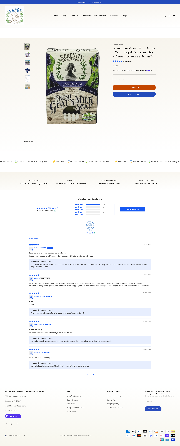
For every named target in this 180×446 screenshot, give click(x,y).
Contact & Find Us (114, 396)
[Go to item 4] (27, 70)
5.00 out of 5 (53, 208)
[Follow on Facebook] (6, 424)
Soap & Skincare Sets (75, 407)
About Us (74, 16)
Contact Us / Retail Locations (94, 16)
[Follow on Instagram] (11, 424)
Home (55, 16)
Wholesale (114, 16)
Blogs (125, 16)
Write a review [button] (132, 209)
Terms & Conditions (115, 407)
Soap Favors (72, 411)
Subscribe (153, 409)
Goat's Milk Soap (74, 396)
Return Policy (112, 400)
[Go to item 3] (27, 62)
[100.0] (90, 225)
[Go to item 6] (27, 86)
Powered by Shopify (84, 435)
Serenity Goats (118, 44)
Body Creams (72, 400)
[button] (118, 61)
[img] (34, 244)
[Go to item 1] (27, 46)
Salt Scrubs (71, 404)
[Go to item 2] (27, 55)
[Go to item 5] (27, 78)
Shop (64, 16)
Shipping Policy (113, 404)
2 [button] (87, 375)
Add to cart (134, 87)
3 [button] (90, 375)
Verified (89, 233)
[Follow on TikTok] (17, 424)
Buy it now (134, 94)
